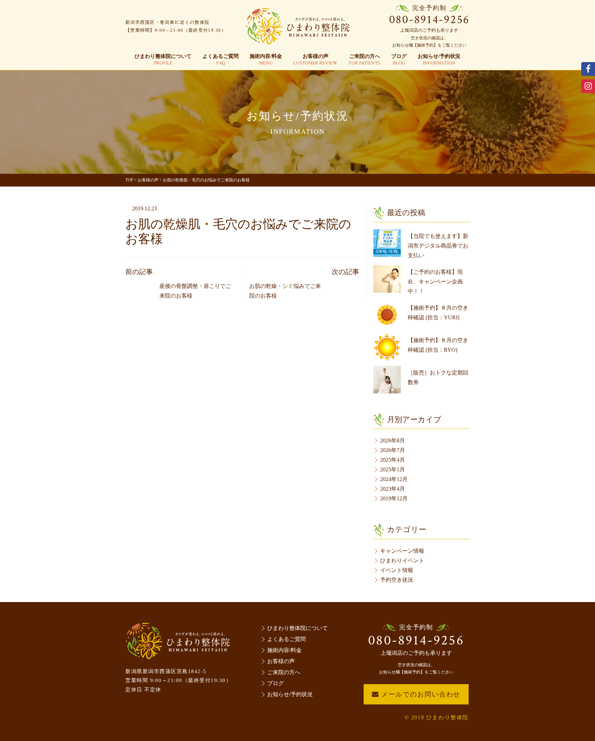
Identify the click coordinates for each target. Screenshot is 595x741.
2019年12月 (394, 498)
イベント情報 (396, 570)
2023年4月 (392, 489)
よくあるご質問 (220, 60)
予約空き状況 (396, 580)
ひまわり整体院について (163, 60)
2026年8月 (392, 440)
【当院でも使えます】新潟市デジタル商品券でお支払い (438, 245)
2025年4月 (392, 460)
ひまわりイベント (402, 560)
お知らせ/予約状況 (439, 60)
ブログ (399, 60)
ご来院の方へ (364, 60)
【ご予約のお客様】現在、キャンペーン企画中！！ (435, 281)
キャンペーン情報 (402, 551)
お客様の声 (315, 60)
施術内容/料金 (266, 60)
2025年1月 (392, 469)
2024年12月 (394, 479)
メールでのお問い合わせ (420, 694)
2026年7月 (392, 450)
